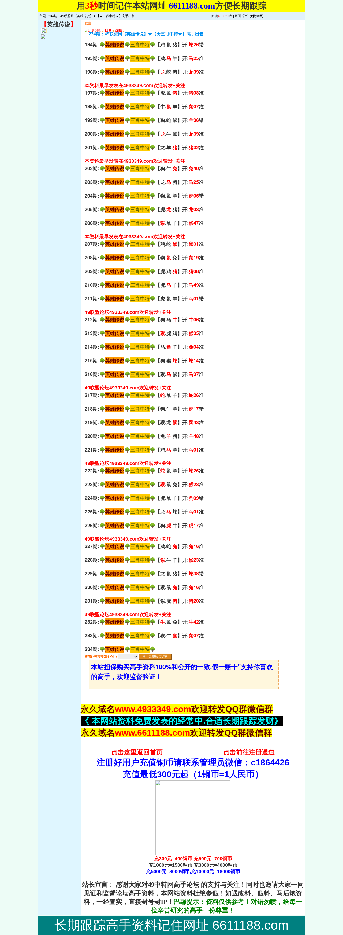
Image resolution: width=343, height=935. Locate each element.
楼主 (88, 23)
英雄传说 (58, 24)
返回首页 (241, 16)
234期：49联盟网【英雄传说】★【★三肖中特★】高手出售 (91, 16)
